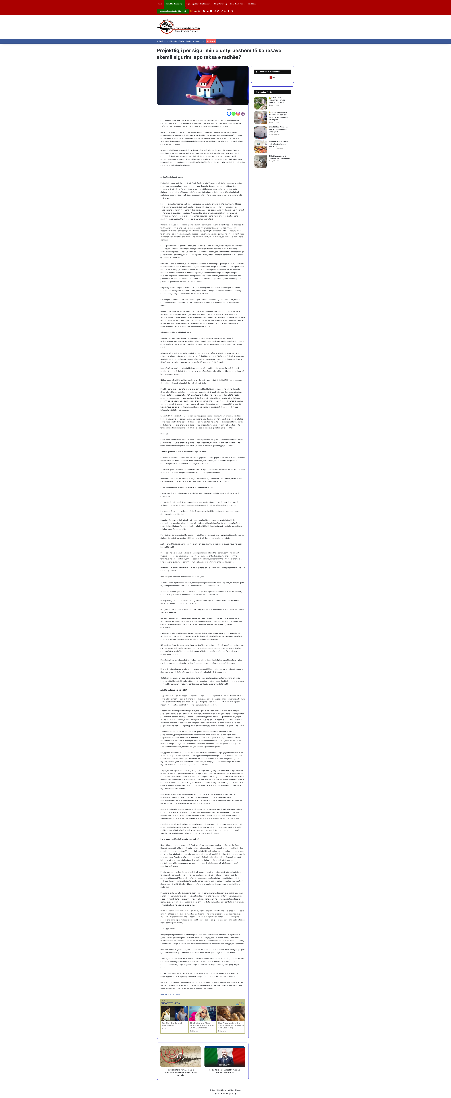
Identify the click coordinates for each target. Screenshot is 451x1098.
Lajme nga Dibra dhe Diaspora (198, 4)
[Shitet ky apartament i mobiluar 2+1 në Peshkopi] (260, 161)
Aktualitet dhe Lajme (174, 4)
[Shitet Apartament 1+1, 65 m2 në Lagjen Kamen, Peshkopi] (260, 146)
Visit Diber (252, 4)
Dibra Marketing (220, 4)
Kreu (160, 4)
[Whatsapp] (233, 114)
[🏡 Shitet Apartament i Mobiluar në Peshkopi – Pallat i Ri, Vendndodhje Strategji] (260, 117)
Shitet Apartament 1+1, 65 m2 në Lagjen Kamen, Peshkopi (279, 143)
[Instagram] (238, 114)
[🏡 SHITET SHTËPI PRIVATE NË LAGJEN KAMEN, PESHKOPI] (260, 103)
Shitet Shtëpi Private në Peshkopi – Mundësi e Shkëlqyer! (278, 129)
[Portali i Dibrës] (178, 26)
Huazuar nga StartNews (170, 994)
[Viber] (243, 114)
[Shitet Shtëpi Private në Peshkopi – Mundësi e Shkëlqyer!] (260, 132)
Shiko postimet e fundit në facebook (173, 11)
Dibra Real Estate (236, 4)
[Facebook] (229, 114)
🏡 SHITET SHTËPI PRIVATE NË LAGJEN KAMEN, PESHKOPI (277, 100)
